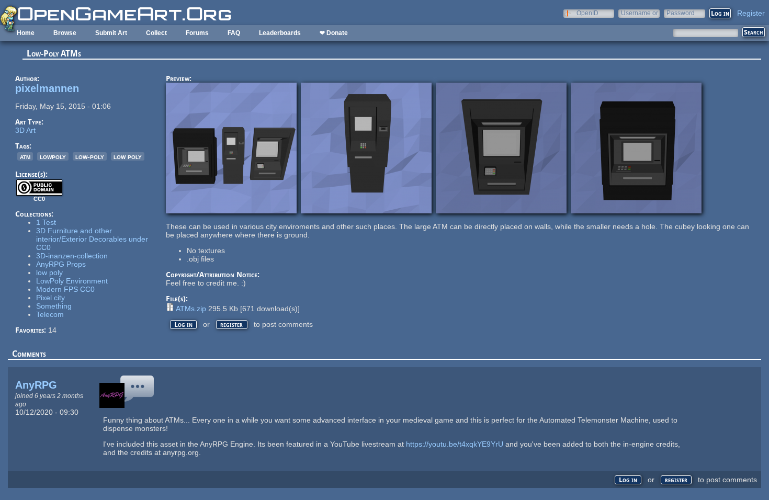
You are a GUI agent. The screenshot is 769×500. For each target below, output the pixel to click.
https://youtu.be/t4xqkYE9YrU (454, 444)
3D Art (25, 130)
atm (25, 156)
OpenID (587, 12)
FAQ (234, 33)
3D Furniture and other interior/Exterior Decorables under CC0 (92, 239)
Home (26, 33)
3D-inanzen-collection (72, 256)
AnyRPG (36, 385)
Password (680, 12)
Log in (183, 324)
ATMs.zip (191, 308)
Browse (64, 33)
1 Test (46, 222)
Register (751, 13)
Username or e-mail (639, 12)
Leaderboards (280, 33)
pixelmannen (47, 88)
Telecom (50, 314)
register (231, 324)
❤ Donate (334, 33)
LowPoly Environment (72, 281)
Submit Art (111, 33)
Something (54, 306)
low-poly (89, 156)
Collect (156, 33)
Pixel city (50, 297)
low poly (128, 156)
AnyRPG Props (61, 264)
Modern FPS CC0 (65, 289)
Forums (197, 33)
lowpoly (53, 156)
